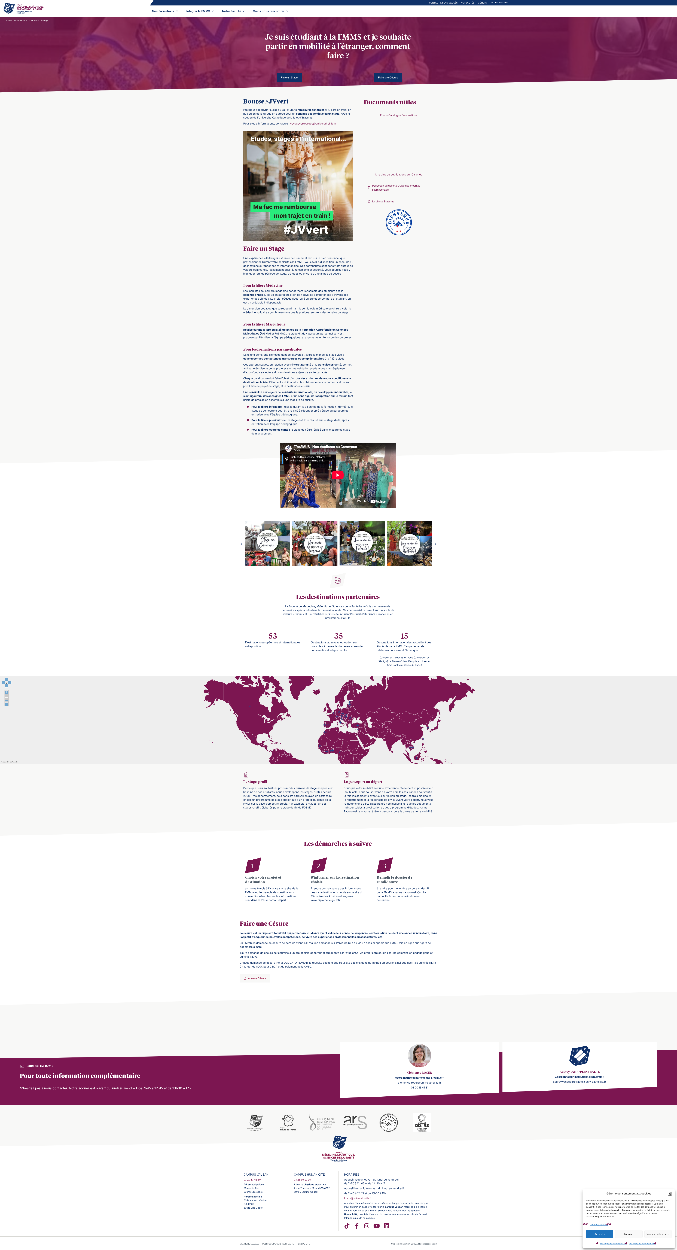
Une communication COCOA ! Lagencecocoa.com (414, 1244)
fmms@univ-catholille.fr (357, 1198)
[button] (670, 1193)
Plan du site (303, 1244)
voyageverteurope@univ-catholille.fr (313, 123)
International (21, 20)
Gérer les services (599, 1224)
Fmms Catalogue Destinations (398, 115)
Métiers (482, 3)
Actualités (467, 3)
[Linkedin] (386, 1226)
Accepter (599, 1234)
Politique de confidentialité (613, 1243)
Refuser (628, 1234)
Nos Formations (163, 11)
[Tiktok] (347, 1226)
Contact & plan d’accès (443, 3)
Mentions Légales (249, 1244)
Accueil (9, 20)
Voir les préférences (657, 1234)
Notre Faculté (231, 11)
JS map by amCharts (9, 762)
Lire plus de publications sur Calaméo (398, 174)
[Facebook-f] (357, 1226)
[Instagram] (367, 1226)
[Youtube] (376, 1226)
